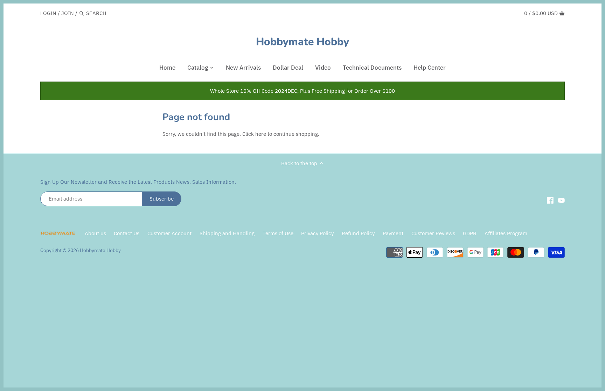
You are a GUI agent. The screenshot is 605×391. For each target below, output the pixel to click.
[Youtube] (561, 200)
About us (95, 233)
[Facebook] (550, 200)
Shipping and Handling (227, 233)
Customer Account (169, 233)
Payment (393, 233)
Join (67, 13)
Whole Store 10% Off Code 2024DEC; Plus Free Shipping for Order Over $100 (302, 91)
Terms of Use (278, 233)
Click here (254, 134)
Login (48, 13)
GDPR (470, 233)
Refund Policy (358, 233)
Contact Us (126, 233)
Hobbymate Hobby (302, 42)
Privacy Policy (318, 233)
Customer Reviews (433, 233)
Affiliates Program (506, 233)
